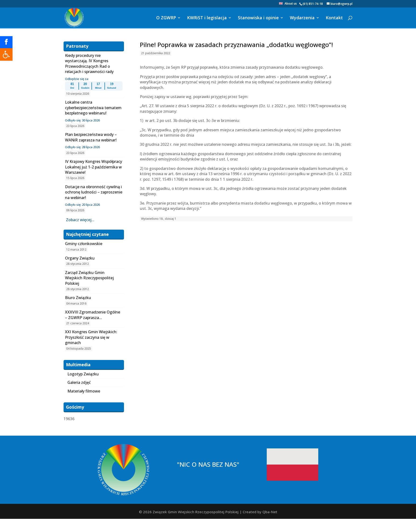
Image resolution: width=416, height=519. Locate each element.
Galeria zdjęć (79, 382)
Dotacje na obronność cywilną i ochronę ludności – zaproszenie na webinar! (93, 192)
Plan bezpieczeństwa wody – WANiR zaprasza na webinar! (91, 137)
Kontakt (334, 18)
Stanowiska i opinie (258, 18)
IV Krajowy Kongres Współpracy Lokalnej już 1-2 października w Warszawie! (93, 167)
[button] (6, 54)
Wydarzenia (302, 18)
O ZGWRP (166, 18)
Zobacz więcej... (80, 219)
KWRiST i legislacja (207, 18)
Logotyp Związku (83, 374)
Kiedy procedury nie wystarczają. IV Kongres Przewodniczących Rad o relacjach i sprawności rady (89, 63)
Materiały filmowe (83, 391)
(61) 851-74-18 (313, 4)
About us (291, 4)
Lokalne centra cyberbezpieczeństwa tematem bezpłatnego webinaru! (93, 108)
